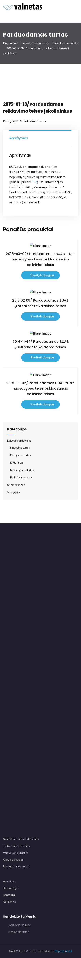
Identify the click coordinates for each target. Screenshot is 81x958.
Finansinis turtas (20, 447)
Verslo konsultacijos (16, 853)
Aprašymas (18, 138)
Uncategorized (16, 484)
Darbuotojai (10, 888)
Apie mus (9, 881)
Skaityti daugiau (42, 275)
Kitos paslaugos (13, 859)
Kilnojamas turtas (20, 455)
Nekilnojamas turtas (22, 470)
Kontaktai (9, 895)
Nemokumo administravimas (21, 839)
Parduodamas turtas (16, 866)
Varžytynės (14, 492)
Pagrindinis (10, 43)
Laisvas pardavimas (35, 43)
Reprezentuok (63, 951)
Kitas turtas (17, 462)
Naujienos (9, 902)
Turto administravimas (17, 846)
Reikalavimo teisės (65, 43)
